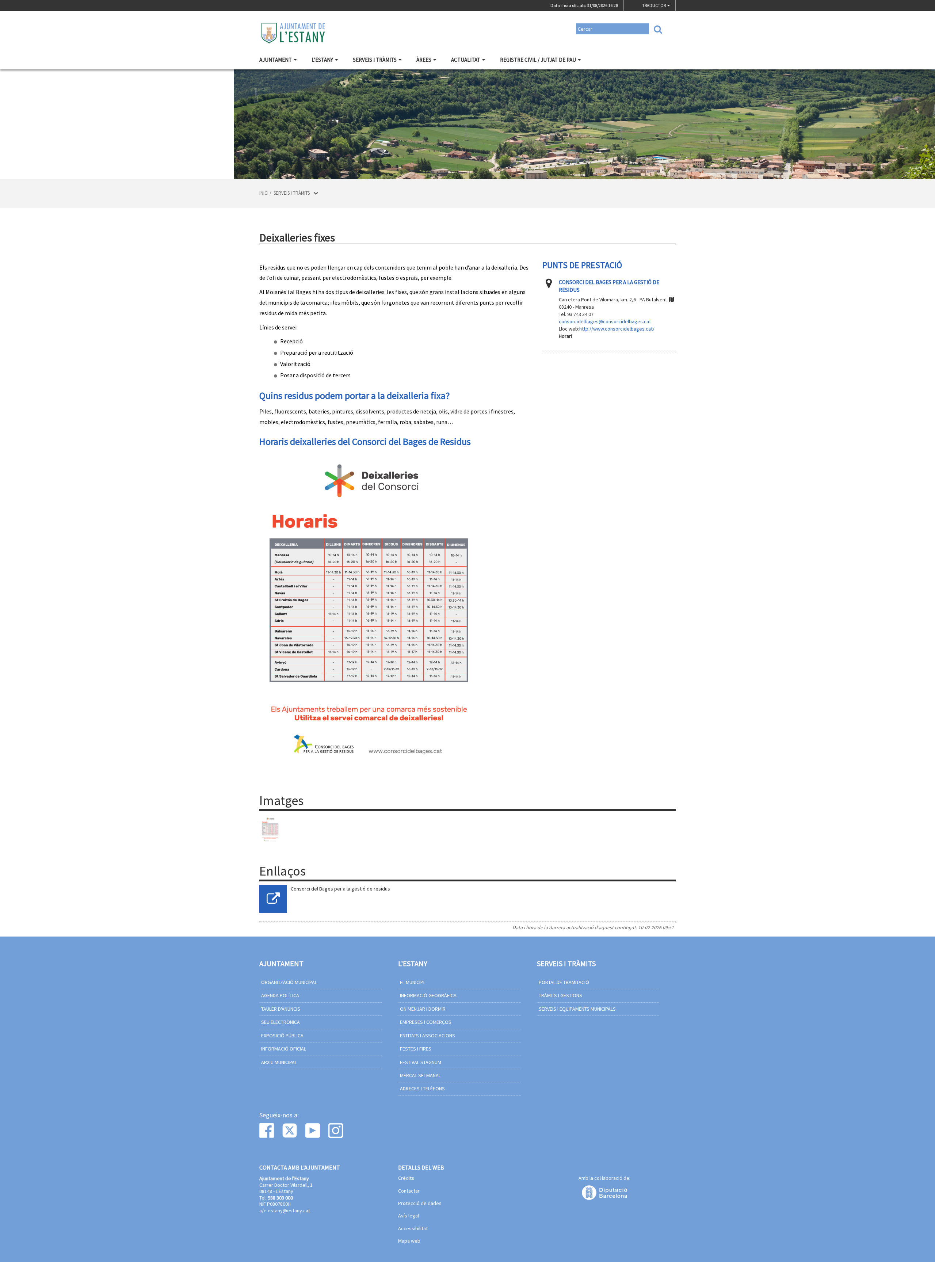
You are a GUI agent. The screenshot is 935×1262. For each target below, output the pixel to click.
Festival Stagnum (420, 1062)
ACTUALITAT (465, 59)
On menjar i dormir (423, 1009)
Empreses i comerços (425, 1022)
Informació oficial (283, 1048)
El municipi (412, 982)
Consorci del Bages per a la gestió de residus (340, 888)
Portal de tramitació (564, 982)
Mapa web (409, 1241)
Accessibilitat (413, 1229)
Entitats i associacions (427, 1035)
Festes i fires (415, 1048)
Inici (263, 193)
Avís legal (408, 1216)
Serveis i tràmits (375, 59)
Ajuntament (275, 59)
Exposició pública (282, 1035)
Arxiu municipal (279, 1062)
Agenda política (280, 995)
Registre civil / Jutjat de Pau (538, 59)
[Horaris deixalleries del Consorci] (270, 829)
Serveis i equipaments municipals (577, 1009)
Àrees (423, 59)
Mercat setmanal (420, 1075)
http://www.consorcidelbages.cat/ (616, 328)
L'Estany (322, 59)
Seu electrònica (280, 1022)
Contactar (409, 1191)
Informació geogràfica (428, 995)
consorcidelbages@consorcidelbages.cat (605, 321)
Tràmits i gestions (560, 995)
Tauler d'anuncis (280, 1009)
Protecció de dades (420, 1203)
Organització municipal (289, 982)
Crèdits (406, 1178)
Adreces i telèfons (422, 1088)
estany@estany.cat (289, 1210)
